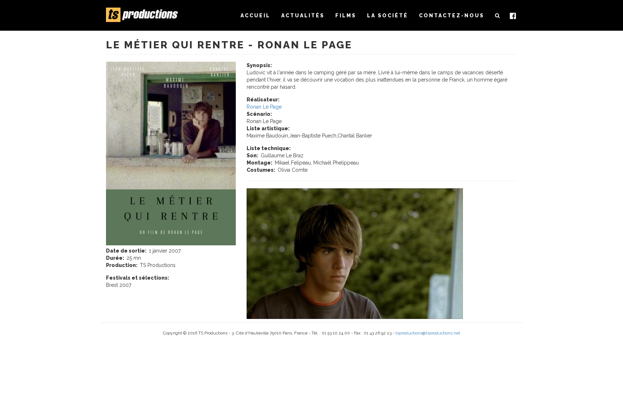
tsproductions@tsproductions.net (428, 333)
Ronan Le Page (264, 107)
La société (387, 15)
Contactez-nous (451, 15)
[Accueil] (145, 15)
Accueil (255, 15)
